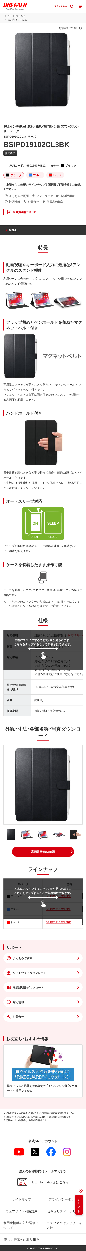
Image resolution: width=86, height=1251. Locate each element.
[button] (43, 852)
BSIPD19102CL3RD (58, 922)
